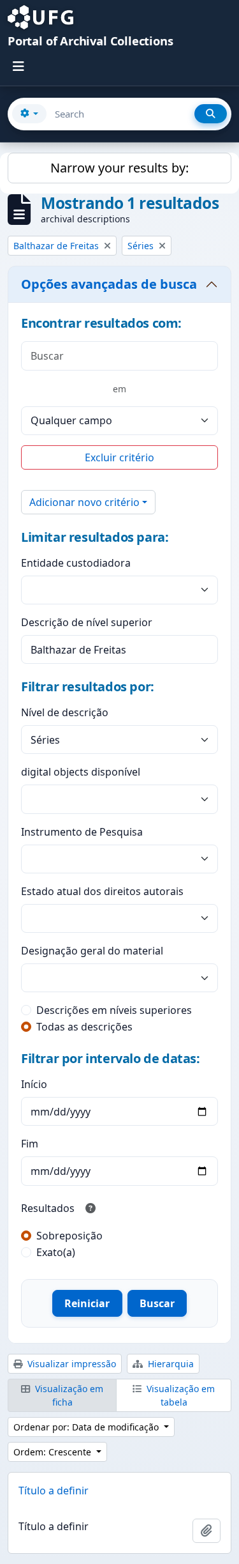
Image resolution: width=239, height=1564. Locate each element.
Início (34, 1084)
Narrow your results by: (119, 167)
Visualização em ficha (68, 1395)
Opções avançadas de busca (109, 284)
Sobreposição (69, 1236)
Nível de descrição (64, 712)
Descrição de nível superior (86, 622)
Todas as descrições (84, 1027)
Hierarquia (169, 1364)
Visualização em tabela (179, 1395)
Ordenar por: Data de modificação (87, 1427)
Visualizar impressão (70, 1364)
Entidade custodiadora (76, 563)
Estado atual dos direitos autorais (102, 891)
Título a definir (53, 1490)
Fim (29, 1144)
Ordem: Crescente (53, 1452)
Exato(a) (55, 1252)
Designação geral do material (92, 951)
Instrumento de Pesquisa (82, 832)
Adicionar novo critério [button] (84, 502)
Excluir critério (119, 457)
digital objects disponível (80, 772)
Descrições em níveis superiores (114, 1010)
